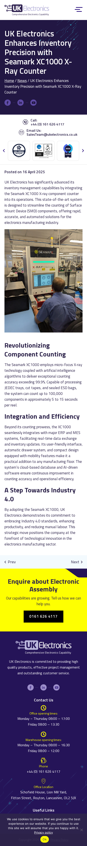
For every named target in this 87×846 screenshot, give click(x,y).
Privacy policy (43, 832)
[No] (81, 834)
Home (9, 81)
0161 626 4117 (43, 616)
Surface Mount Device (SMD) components (43, 208)
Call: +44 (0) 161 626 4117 (47, 122)
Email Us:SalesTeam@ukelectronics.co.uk (52, 132)
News (22, 81)
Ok (45, 839)
